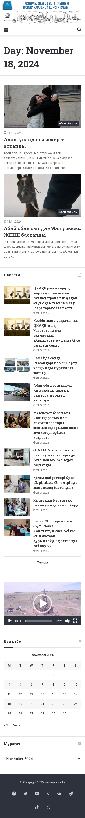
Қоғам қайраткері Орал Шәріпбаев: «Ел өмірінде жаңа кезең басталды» (55, 482)
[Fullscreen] (75, 620)
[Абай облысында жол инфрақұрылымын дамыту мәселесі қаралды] (17, 392)
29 (53, 713)
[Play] (10, 620)
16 (64, 694)
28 (42, 713)
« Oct (7, 725)
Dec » (16, 725)
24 (75, 704)
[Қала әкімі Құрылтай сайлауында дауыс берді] (17, 507)
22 (53, 704)
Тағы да (42, 562)
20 (31, 704)
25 (9, 713)
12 (20, 694)
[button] (42, 603)
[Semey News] (42, 17)
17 (75, 694)
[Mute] (67, 620)
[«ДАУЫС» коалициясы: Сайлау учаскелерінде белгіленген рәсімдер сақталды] (17, 457)
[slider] (38, 621)
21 (42, 704)
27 (31, 713)
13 (31, 694)
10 (75, 684)
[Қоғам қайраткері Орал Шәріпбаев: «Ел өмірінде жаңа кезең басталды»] (17, 484)
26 (20, 713)
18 (9, 704)
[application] (42, 603)
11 (9, 694)
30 (64, 713)
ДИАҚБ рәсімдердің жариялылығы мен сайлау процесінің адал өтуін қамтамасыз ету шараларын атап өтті (55, 298)
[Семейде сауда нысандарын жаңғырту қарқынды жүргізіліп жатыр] (17, 364)
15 (53, 694)
